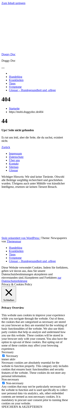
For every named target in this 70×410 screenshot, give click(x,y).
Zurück (5, 147)
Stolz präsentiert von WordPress (20, 238)
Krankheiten (16, 80)
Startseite (14, 108)
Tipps (12, 83)
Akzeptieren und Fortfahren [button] (40, 277)
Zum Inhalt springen (13, 3)
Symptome (15, 86)
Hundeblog (15, 76)
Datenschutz (16, 156)
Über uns (14, 160)
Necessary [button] (7, 352)
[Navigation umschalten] (2, 68)
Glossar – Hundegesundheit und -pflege (32, 90)
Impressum (15, 153)
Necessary (12, 355)
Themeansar (14, 241)
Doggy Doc (8, 54)
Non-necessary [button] (10, 379)
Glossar (13, 170)
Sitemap (13, 167)
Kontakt (13, 163)
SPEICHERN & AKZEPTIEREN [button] (21, 406)
